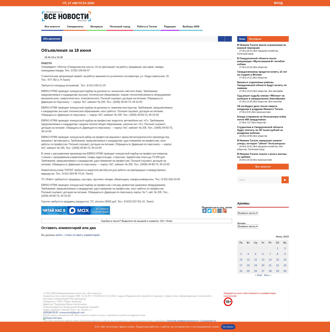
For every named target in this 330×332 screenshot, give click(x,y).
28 (270, 271)
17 (241, 265)
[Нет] (325, 327)
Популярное (255, 39)
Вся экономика (276, 91)
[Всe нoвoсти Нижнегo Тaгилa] (66, 22)
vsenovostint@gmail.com (72, 312)
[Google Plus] (224, 211)
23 (285, 265)
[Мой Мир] (219, 211)
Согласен (228, 326)
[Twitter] (209, 211)
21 (270, 265)
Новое (242, 39)
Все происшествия (261, 112)
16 (285, 259)
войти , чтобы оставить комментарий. (78, 234)
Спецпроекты (75, 26)
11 (248, 259)
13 (263, 259)
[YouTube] (54, 3)
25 (248, 271)
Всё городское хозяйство (266, 51)
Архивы (241, 223)
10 (241, 259)
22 (277, 265)
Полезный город (120, 26)
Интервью (96, 26)
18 (248, 265)
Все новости (52, 26)
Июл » (267, 275)
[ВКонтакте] (204, 211)
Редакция (170, 26)
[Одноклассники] (214, 211)
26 (255, 271)
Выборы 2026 (191, 26)
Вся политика (275, 101)
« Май (258, 275)
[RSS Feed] (48, 3)
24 (241, 271)
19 (255, 265)
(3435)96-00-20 (50, 312)
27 (263, 271)
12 (255, 259)
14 (270, 259)
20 (263, 265)
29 (277, 271)
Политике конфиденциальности (183, 321)
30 (285, 271)
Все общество (260, 67)
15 (277, 259)
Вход (278, 3)
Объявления (51, 38)
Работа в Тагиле (147, 26)
